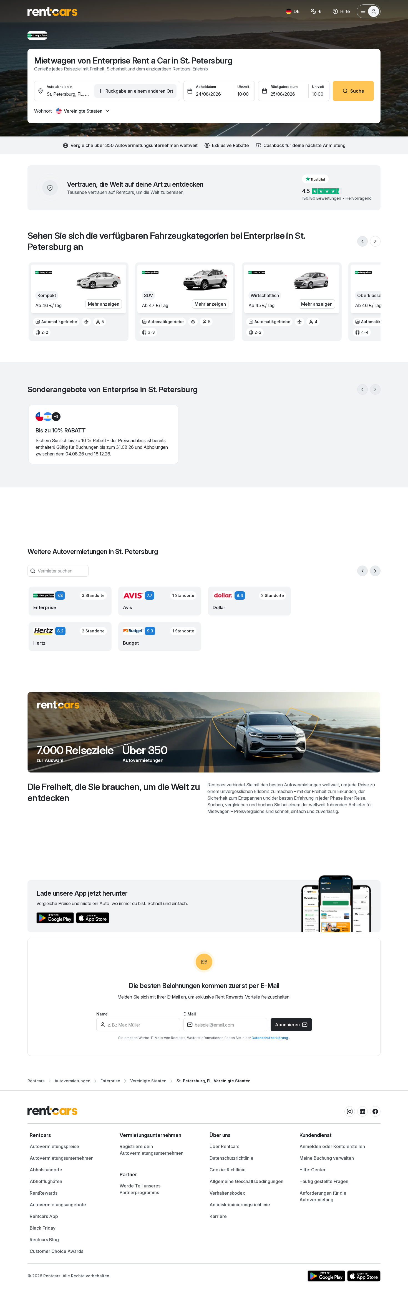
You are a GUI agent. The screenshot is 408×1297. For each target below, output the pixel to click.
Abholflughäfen (46, 1181)
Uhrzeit (243, 87)
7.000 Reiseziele (75, 750)
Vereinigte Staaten (148, 1080)
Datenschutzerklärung (270, 1038)
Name (102, 1014)
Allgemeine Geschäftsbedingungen (246, 1181)
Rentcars (36, 1080)
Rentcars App (44, 1216)
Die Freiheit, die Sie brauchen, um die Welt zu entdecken (113, 792)
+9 (56, 416)
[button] (320, 178)
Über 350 (144, 750)
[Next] (375, 241)
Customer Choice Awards (56, 1251)
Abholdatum (206, 87)
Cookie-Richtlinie (228, 1169)
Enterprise (110, 1080)
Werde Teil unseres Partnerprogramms (140, 1189)
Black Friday (43, 1228)
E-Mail (189, 1014)
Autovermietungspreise (54, 1146)
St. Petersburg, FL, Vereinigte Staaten (214, 1080)
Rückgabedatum (284, 87)
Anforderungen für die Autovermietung (322, 1196)
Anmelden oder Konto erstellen (332, 1146)
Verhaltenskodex (227, 1193)
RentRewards (43, 1193)
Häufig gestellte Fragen (323, 1181)
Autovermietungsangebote (58, 1204)
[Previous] (362, 241)
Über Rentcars (224, 1146)
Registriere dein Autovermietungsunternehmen (151, 1150)
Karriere (218, 1216)
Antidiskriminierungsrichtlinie (240, 1204)
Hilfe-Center (312, 1169)
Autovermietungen (142, 760)
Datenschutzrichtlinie (231, 1158)
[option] (56, 322)
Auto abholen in (59, 87)
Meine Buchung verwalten (326, 1158)
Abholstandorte (46, 1169)
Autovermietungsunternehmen (62, 1158)
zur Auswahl (49, 760)
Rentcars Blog (44, 1239)
